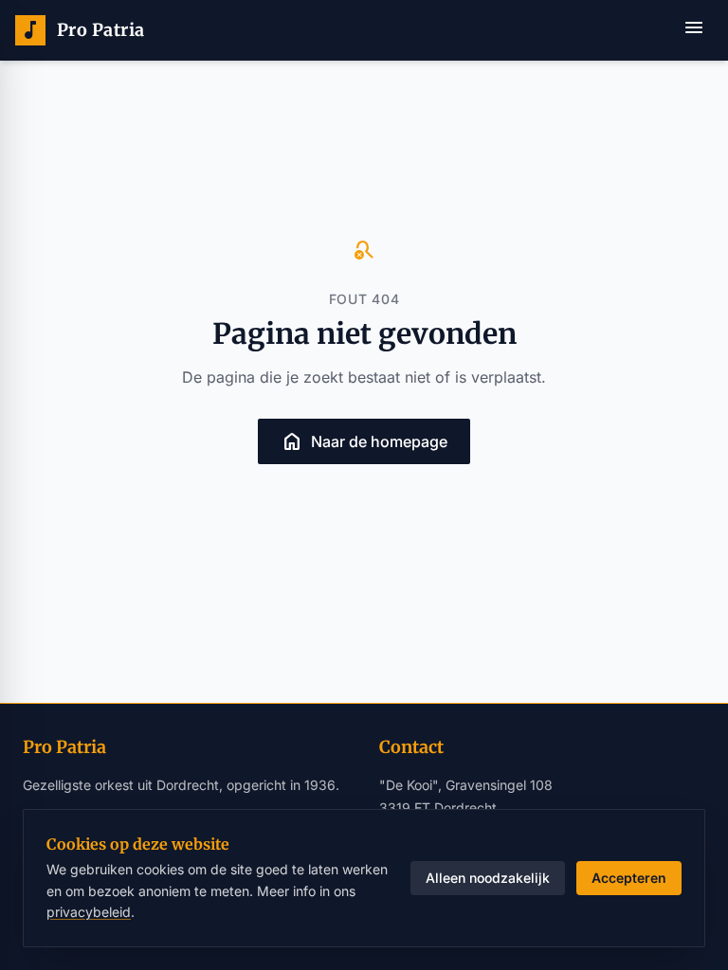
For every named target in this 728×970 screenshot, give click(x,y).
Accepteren (629, 878)
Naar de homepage (364, 441)
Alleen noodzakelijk (488, 878)
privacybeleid (88, 912)
